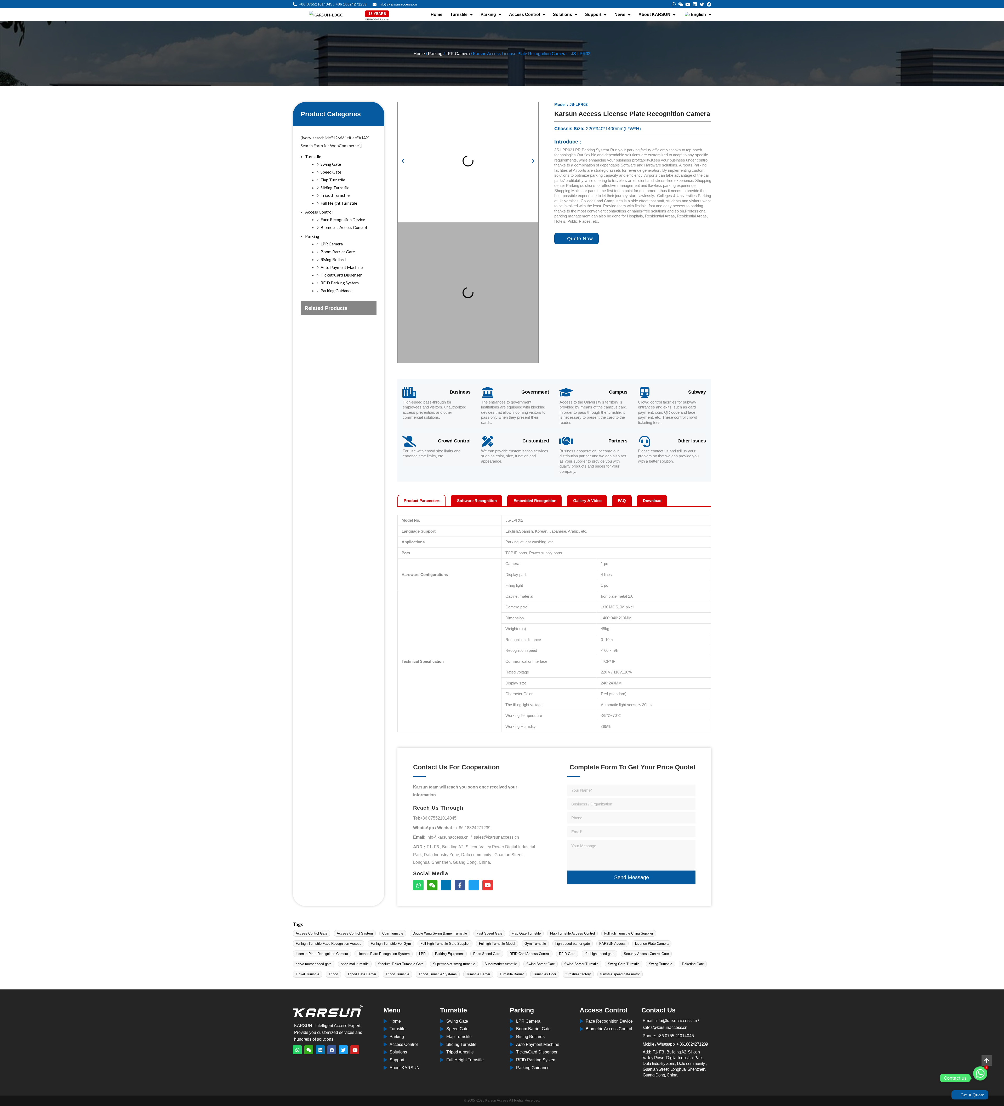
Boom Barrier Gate (338, 251)
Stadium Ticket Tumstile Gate (401, 964)
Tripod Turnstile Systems (438, 974)
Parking (488, 14)
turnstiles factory (578, 974)
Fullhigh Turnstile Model (497, 944)
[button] (403, 161)
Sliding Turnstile (335, 187)
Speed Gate (331, 171)
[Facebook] (460, 885)
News (619, 14)
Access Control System (355, 933)
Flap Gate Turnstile (526, 933)
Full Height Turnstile (339, 202)
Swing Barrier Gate (540, 964)
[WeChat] (432, 885)
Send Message (631, 877)
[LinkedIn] (446, 885)
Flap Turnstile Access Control (572, 933)
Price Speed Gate (486, 954)
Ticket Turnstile (307, 974)
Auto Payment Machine (342, 267)
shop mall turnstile (355, 964)
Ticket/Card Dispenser (341, 274)
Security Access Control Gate (646, 954)
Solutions (562, 14)
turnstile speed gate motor (620, 974)
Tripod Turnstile (335, 195)
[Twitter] (474, 885)
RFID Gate (567, 954)
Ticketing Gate (693, 964)
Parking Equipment (449, 954)
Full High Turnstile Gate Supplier (445, 944)
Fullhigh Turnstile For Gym (391, 944)
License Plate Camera (652, 944)
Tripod (333, 974)
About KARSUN (654, 14)
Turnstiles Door (544, 974)
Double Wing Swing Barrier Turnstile (440, 933)
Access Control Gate (311, 933)
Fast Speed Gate (489, 933)
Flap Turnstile (333, 179)
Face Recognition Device (343, 219)
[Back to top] (987, 1060)
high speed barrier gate (572, 944)
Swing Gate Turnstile (624, 964)
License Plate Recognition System (383, 954)
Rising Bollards (334, 259)
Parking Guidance (336, 290)
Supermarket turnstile (500, 964)
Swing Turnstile (660, 964)
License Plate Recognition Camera (322, 954)
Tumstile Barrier (478, 974)
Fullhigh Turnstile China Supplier (628, 933)
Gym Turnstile (535, 944)
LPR (422, 954)
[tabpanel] (554, 619)
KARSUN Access (612, 944)
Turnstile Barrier (512, 974)
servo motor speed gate (314, 964)
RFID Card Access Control (530, 954)
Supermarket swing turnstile (454, 964)
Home (436, 14)
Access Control (524, 14)
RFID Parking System (340, 282)
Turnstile (458, 14)
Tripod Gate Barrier (361, 974)
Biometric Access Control (344, 227)
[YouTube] (487, 885)
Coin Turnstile (392, 933)
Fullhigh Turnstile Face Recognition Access (328, 944)
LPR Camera (458, 53)
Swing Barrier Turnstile (581, 964)
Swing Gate (331, 164)
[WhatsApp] (418, 885)
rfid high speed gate (599, 954)
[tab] (421, 500)
